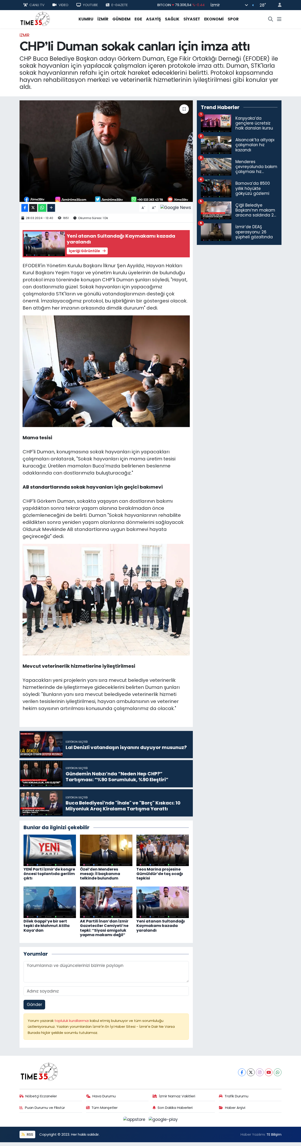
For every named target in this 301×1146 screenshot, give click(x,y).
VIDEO (63, 4)
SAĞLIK (172, 19)
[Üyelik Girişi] (277, 5)
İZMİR (102, 19)
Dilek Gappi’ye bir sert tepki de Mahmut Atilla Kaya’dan (47, 925)
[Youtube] (269, 1072)
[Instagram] (260, 1072)
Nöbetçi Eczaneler (41, 1096)
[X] (251, 1072)
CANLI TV (36, 4)
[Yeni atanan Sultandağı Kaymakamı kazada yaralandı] (162, 902)
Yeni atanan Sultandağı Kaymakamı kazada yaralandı (160, 925)
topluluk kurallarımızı (72, 1020)
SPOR (233, 19)
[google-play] (163, 1119)
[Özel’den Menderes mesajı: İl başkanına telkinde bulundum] (106, 850)
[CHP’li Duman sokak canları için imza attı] (106, 151)
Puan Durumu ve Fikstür (45, 1107)
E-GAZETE (119, 4)
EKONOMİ (214, 19)
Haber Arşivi (235, 1107)
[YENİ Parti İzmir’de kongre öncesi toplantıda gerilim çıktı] (50, 850)
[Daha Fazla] (51, 208)
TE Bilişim (273, 1134)
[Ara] (270, 19)
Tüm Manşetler (104, 1107)
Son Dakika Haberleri (175, 1107)
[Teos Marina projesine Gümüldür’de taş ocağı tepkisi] (162, 850)
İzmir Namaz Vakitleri (177, 1096)
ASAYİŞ (153, 19)
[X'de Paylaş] (33, 208)
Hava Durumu (104, 1096)
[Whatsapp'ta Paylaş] (42, 208)
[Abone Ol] (175, 207)
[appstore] (135, 1119)
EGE (138, 19)
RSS (29, 1134)
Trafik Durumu (236, 1096)
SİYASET (191, 19)
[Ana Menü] (279, 19)
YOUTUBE (90, 4)
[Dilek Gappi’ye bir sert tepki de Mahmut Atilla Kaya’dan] (50, 902)
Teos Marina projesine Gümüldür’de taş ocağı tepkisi (159, 874)
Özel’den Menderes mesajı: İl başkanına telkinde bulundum (100, 874)
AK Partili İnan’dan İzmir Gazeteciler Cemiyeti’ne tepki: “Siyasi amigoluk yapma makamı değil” (104, 928)
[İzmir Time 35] (35, 19)
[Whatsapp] (277, 1072)
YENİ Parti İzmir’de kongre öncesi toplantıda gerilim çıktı (49, 874)
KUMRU (86, 19)
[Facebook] (242, 1072)
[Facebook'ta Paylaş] (24, 208)
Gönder (34, 1004)
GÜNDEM (121, 19)
